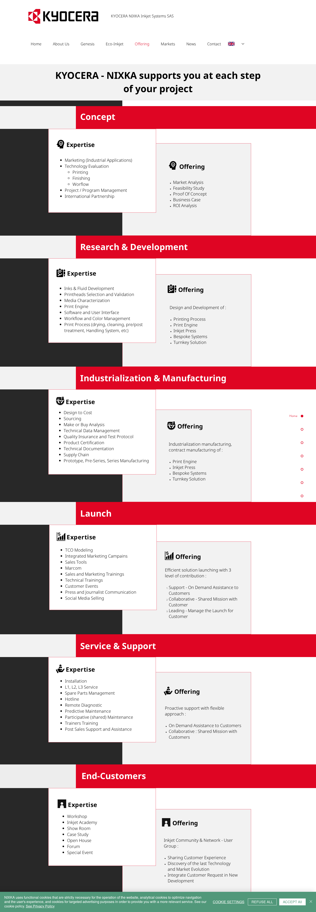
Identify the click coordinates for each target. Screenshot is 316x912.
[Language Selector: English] (236, 44)
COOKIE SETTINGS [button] (228, 901)
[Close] (310, 902)
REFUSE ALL (262, 901)
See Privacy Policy (40, 906)
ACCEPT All (292, 901)
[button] (193, 44)
